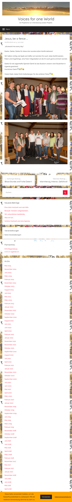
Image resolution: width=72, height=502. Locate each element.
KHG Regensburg (10, 249)
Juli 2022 (7, 324)
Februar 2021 (9, 365)
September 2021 (10, 351)
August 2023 (9, 290)
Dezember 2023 (10, 283)
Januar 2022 (8, 338)
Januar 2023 (8, 307)
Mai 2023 (7, 297)
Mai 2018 (7, 448)
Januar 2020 (8, 403)
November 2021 (10, 345)
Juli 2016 (7, 479)
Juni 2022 (7, 327)
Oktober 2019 (9, 410)
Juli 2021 (7, 358)
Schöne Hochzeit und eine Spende (17, 221)
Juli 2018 (7, 441)
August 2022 (9, 321)
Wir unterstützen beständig (14, 214)
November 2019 (10, 406)
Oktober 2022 (9, 314)
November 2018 (10, 431)
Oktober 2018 (9, 434)
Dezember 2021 (10, 341)
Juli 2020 (7, 382)
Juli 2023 (7, 293)
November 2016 (10, 475)
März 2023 (8, 300)
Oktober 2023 (9, 286)
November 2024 (10, 269)
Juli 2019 (7, 417)
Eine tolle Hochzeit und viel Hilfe (16, 207)
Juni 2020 (7, 386)
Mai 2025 (7, 266)
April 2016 (8, 489)
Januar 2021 (8, 369)
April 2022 (8, 331)
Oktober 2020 (9, 376)
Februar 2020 (9, 400)
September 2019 (10, 413)
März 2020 (8, 396)
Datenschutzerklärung (63, 497)
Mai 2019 (7, 420)
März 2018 (8, 454)
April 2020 (8, 393)
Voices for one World (36, 19)
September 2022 (10, 317)
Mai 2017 (7, 465)
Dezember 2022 (10, 310)
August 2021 (8, 355)
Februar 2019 (9, 427)
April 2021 (7, 362)
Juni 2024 (7, 273)
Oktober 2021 (9, 348)
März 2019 (8, 424)
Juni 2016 (7, 482)
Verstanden (46, 497)
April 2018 (8, 451)
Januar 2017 (8, 472)
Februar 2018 (9, 458)
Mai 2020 (7, 389)
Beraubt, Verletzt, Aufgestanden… (16, 211)
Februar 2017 (9, 468)
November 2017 (10, 461)
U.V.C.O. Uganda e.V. (11, 252)
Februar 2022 (9, 334)
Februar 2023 (9, 303)
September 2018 (10, 437)
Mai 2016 (7, 485)
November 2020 (10, 372)
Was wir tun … (9, 218)
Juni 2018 (7, 444)
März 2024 (8, 276)
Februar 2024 (9, 279)
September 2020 (10, 379)
